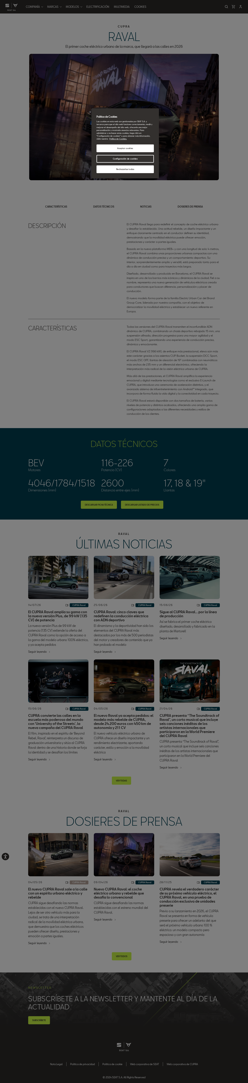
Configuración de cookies (125, 159)
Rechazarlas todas (125, 169)
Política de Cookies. (118, 139)
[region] (125, 143)
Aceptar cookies (125, 148)
